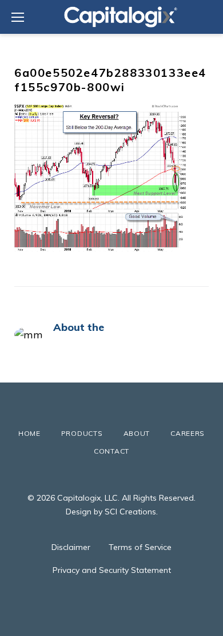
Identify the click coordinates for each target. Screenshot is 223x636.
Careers (187, 433)
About (137, 433)
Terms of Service (140, 547)
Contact (111, 451)
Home (29, 433)
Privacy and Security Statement (112, 570)
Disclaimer (70, 547)
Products (82, 433)
